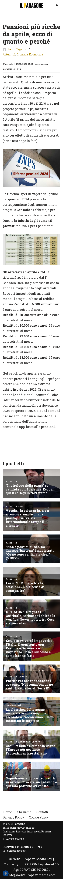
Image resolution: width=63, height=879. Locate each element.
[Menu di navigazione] (7, 5)
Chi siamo (24, 812)
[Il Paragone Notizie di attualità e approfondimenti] (31, 5)
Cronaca (22, 54)
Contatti (42, 812)
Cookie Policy (39, 817)
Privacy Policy (13, 817)
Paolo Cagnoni (17, 49)
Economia (36, 54)
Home (7, 812)
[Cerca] (57, 5)
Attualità (9, 54)
